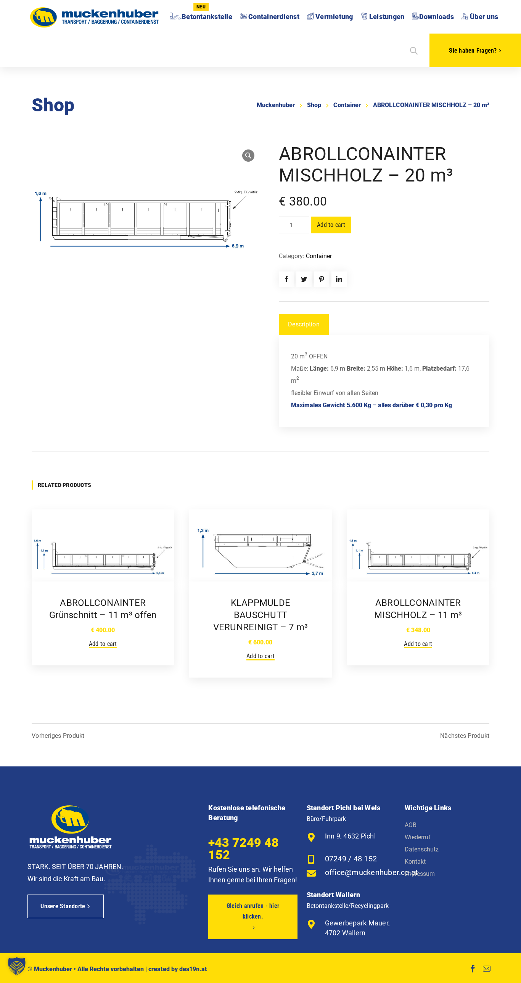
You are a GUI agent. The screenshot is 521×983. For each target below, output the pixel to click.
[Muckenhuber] (94, 17)
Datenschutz (422, 849)
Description (304, 324)
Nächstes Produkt (464, 736)
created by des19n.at (177, 969)
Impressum (420, 873)
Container (347, 105)
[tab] (304, 324)
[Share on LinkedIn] (339, 279)
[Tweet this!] (304, 279)
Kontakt (415, 861)
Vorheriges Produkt (58, 736)
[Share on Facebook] (286, 279)
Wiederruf (418, 837)
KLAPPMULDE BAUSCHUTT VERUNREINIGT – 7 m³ (260, 615)
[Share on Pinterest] (321, 279)
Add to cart (331, 224)
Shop (314, 105)
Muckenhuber (276, 105)
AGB (410, 825)
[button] (17, 966)
